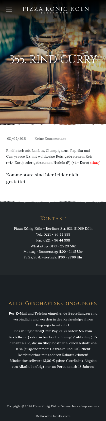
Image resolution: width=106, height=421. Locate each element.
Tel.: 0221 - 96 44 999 (53, 234)
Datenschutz (69, 406)
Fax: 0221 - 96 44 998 (53, 240)
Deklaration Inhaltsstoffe (53, 416)
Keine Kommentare (50, 139)
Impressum (89, 406)
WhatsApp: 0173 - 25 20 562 (53, 246)
